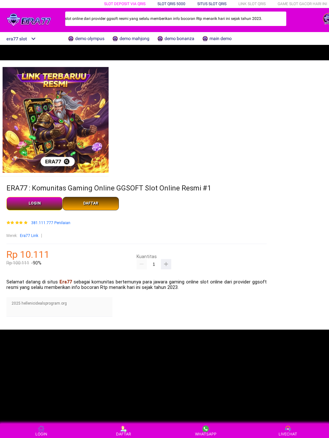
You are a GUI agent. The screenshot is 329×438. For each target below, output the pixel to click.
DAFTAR (90, 203)
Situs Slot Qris (212, 4)
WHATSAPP (206, 434)
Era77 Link (29, 235)
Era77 (65, 282)
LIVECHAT (288, 434)
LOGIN (35, 203)
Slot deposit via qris (125, 4)
